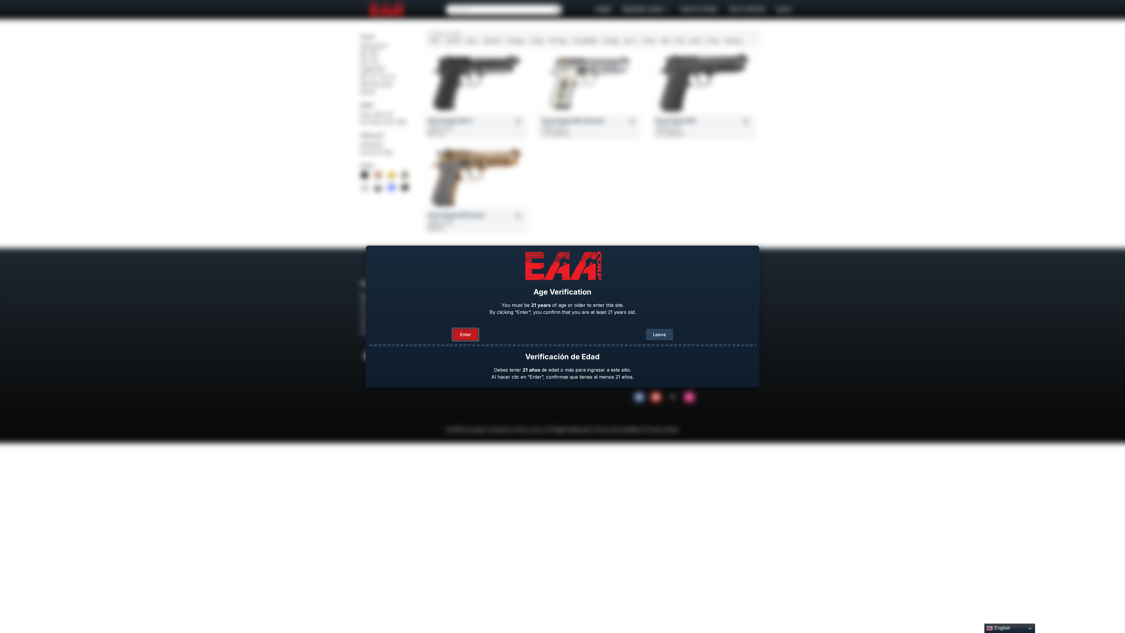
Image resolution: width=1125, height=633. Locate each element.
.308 (664, 41)
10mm (472, 41)
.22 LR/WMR (584, 41)
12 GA (679, 41)
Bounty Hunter (377, 152)
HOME (603, 9)
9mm (435, 41)
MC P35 (369, 61)
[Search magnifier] (557, 10)
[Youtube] (656, 397)
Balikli (367, 105)
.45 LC (630, 41)
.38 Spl (537, 41)
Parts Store (699, 9)
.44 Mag (610, 41)
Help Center (747, 9)
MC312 (367, 92)
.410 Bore (732, 41)
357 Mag (558, 41)
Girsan (367, 37)
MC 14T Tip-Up (377, 76)
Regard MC (372, 69)
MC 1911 (369, 54)
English (1001, 627)
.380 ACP (492, 41)
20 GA (712, 41)
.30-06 (648, 41)
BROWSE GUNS (643, 9)
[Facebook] (639, 397)
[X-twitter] (672, 397)
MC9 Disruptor (376, 84)
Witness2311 (373, 46)
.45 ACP (453, 41)
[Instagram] (689, 397)
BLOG (784, 9)
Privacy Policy (663, 430)
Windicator (372, 144)
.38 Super (516, 41)
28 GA (695, 41)
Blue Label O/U (377, 114)
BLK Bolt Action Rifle (383, 122)
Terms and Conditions (618, 430)
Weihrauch (372, 135)
